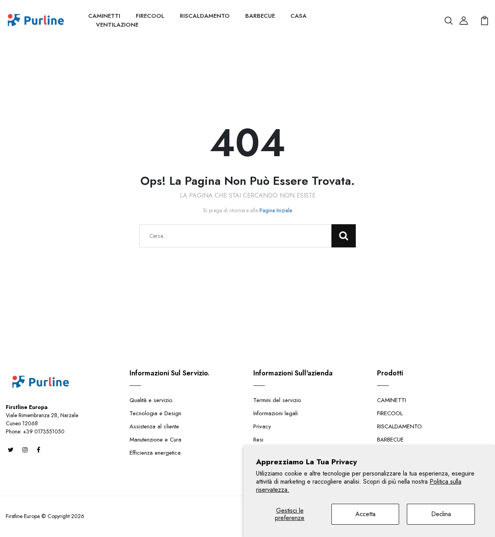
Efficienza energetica (155, 452)
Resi (258, 439)
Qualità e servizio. (152, 400)
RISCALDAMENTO (205, 16)
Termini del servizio (277, 400)
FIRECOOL (150, 16)
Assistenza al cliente (154, 426)
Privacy (262, 426)
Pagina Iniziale (275, 210)
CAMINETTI (104, 16)
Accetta (365, 514)
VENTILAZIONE (117, 24)
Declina (441, 514)
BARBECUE (260, 16)
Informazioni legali (275, 413)
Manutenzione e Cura (155, 439)
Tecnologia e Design (155, 413)
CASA (298, 16)
